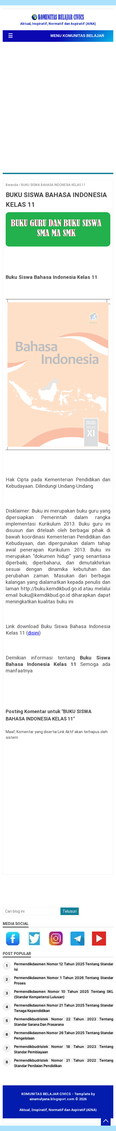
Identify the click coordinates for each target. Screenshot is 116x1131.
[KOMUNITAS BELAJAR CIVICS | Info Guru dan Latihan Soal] (58, 17)
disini (33, 633)
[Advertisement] (58, 108)
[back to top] (106, 1121)
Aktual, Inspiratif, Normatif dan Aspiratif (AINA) (58, 1110)
